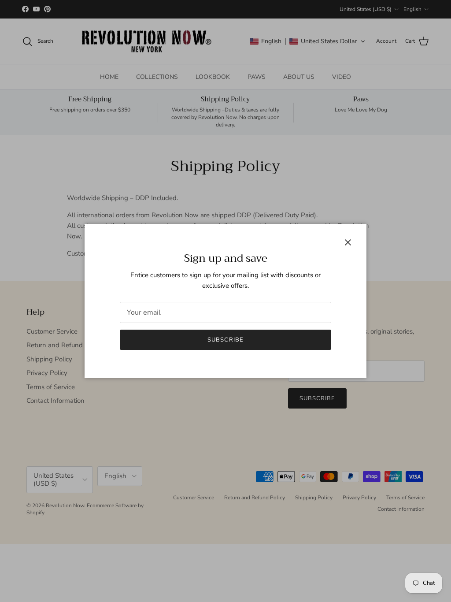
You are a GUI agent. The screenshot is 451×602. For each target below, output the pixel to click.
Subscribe (225, 340)
